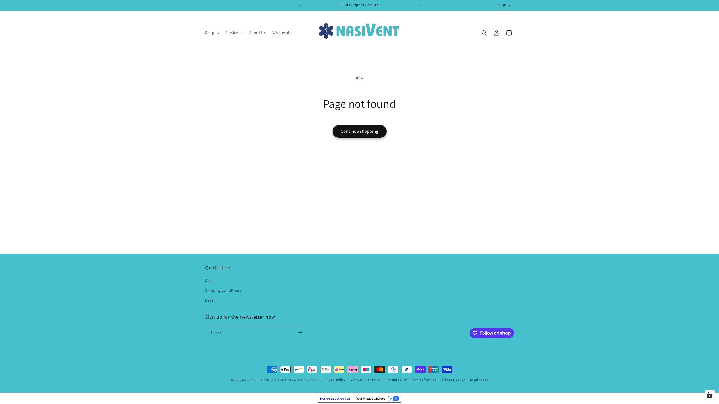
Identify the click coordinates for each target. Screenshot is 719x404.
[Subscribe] (299, 332)
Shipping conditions (223, 290)
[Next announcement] (419, 5)
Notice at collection (335, 398)
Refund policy (397, 380)
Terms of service (424, 380)
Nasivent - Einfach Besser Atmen (266, 380)
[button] (212, 32)
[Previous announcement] (299, 5)
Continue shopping (360, 131)
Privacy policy (335, 380)
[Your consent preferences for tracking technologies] (710, 395)
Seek (209, 280)
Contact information (366, 380)
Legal (210, 300)
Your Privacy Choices (370, 398)
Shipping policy (453, 380)
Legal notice (479, 380)
